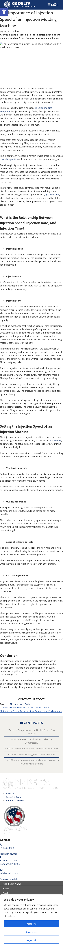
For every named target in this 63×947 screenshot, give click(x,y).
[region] (31, 920)
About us (10, 793)
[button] (4, 12)
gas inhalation (52, 194)
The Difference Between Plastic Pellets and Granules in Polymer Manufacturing (31, 762)
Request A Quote (13, 797)
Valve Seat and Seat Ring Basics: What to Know (31, 754)
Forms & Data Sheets (15, 800)
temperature (55, 440)
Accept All (31, 923)
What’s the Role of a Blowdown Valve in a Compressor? (31, 741)
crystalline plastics (9, 159)
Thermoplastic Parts (20, 704)
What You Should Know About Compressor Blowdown (31, 748)
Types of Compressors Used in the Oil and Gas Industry (31, 732)
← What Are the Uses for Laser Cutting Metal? (24, 707)
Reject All (31, 940)
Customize (31, 932)
